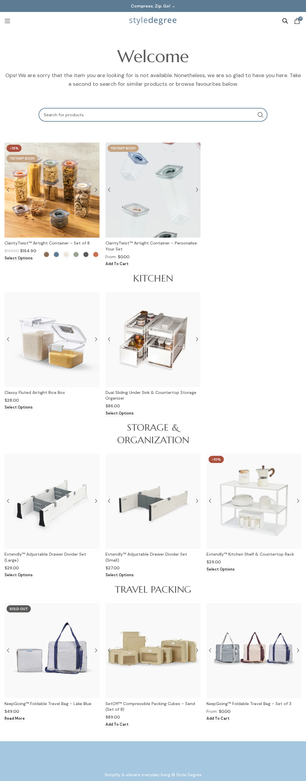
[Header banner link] (153, 6)
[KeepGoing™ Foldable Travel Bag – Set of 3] (254, 650)
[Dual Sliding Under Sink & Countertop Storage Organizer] (153, 339)
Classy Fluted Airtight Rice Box (34, 392)
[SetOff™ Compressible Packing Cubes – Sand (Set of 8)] (153, 650)
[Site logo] (153, 20)
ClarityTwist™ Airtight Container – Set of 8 (47, 243)
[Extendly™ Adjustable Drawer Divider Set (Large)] (52, 501)
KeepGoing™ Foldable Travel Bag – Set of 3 (248, 703)
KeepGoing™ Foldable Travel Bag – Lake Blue (47, 703)
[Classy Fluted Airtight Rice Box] (52, 339)
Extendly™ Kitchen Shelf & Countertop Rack (250, 554)
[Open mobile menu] (7, 21)
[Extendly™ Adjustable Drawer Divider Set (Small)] (153, 501)
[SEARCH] (260, 115)
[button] (116, 264)
